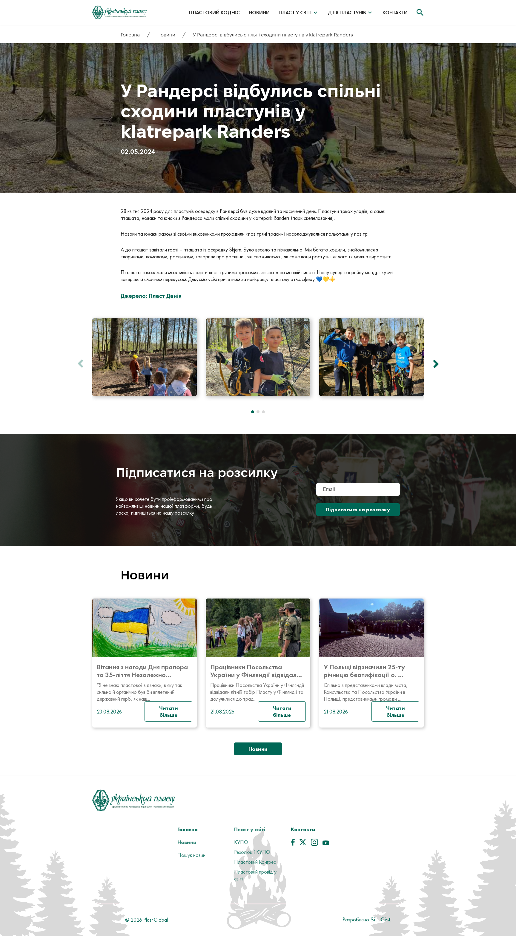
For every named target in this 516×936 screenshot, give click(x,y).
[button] (434, 363)
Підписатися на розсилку (358, 509)
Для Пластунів (347, 12)
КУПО (241, 842)
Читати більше (168, 711)
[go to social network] (293, 843)
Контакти (395, 12)
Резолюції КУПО (252, 851)
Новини (259, 12)
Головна (131, 34)
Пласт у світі (295, 12)
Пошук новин (191, 854)
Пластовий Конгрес (255, 861)
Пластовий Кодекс (214, 12)
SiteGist (380, 919)
